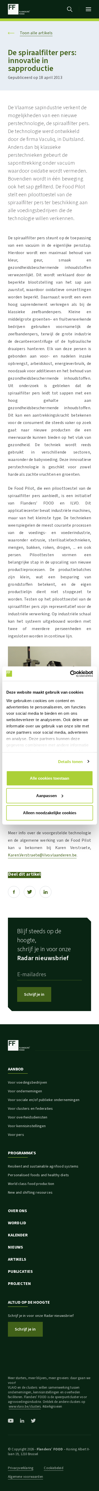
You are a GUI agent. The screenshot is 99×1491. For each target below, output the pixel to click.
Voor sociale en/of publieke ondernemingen (43, 1100)
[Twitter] (30, 892)
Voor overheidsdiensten (27, 1117)
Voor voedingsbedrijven (27, 1082)
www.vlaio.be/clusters (25, 1406)
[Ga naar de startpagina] (19, 9)
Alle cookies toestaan (49, 778)
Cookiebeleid (53, 1468)
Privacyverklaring (20, 1468)
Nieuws (15, 1247)
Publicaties (20, 1271)
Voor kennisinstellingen (27, 1126)
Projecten (19, 1284)
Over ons (17, 1211)
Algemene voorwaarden (25, 1476)
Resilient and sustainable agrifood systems (43, 1166)
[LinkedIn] (45, 892)
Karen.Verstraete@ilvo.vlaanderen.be (42, 855)
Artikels (17, 1259)
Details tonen (70, 761)
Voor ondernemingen (25, 1091)
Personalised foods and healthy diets (38, 1175)
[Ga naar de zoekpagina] (69, 9)
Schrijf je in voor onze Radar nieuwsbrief (41, 1315)
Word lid (17, 1223)
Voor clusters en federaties (30, 1108)
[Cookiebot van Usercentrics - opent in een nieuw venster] (70, 673)
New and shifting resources (30, 1192)
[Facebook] (14, 892)
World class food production (31, 1184)
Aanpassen (46, 795)
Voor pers (16, 1134)
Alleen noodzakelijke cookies (49, 813)
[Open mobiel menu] (88, 9)
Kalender (18, 1235)
